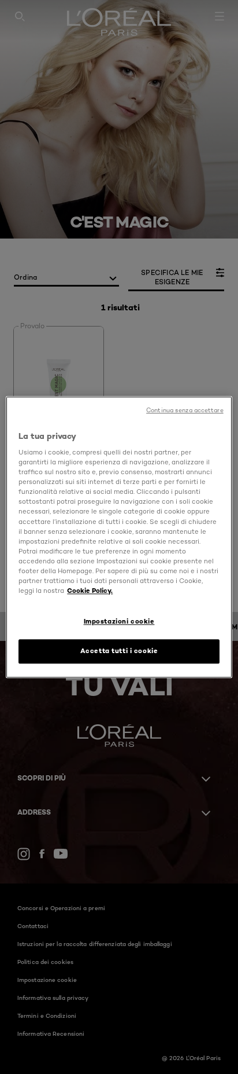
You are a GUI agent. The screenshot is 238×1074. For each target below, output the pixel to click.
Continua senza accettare (185, 410)
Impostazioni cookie (119, 621)
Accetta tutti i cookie (119, 651)
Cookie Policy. (90, 591)
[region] (119, 537)
